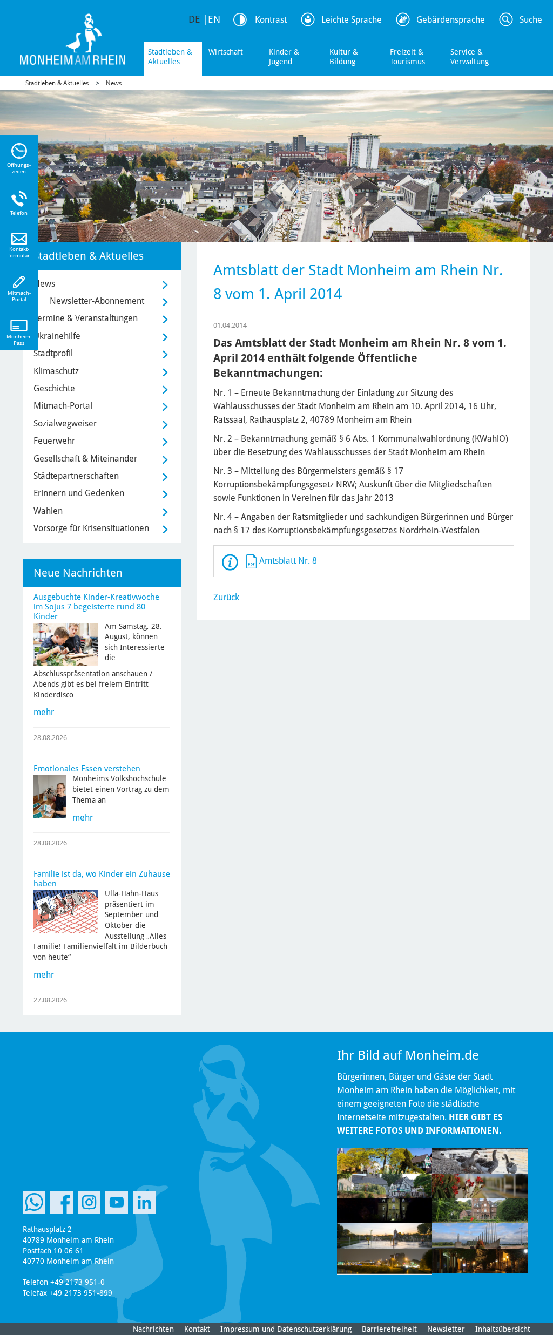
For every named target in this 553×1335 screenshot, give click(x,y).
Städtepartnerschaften (76, 476)
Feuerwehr (54, 441)
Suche (531, 20)
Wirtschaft (225, 52)
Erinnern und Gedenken (78, 493)
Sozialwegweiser (65, 423)
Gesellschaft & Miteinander (85, 458)
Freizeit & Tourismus (407, 57)
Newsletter (446, 1329)
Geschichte (54, 388)
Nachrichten (153, 1329)
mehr (43, 712)
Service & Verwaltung (469, 57)
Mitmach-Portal (62, 406)
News (114, 83)
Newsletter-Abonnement (97, 301)
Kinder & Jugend (284, 57)
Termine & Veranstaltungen (85, 318)
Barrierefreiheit (389, 1329)
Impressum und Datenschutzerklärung (286, 1329)
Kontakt (197, 1329)
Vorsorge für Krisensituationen (91, 528)
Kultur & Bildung (343, 57)
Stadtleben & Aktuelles (170, 57)
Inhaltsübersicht (502, 1329)
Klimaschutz (56, 371)
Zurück (226, 597)
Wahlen (48, 511)
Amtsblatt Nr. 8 (288, 560)
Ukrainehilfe (56, 336)
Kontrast (271, 20)
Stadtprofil (53, 353)
